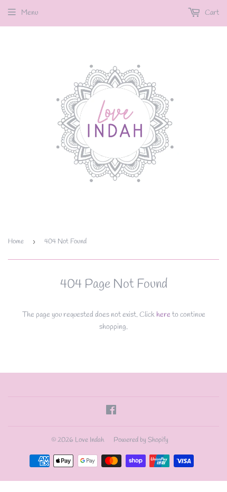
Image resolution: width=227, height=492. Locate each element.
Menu (29, 13)
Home (16, 241)
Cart (211, 13)
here (163, 315)
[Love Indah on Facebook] (111, 412)
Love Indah (89, 440)
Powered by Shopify (141, 440)
